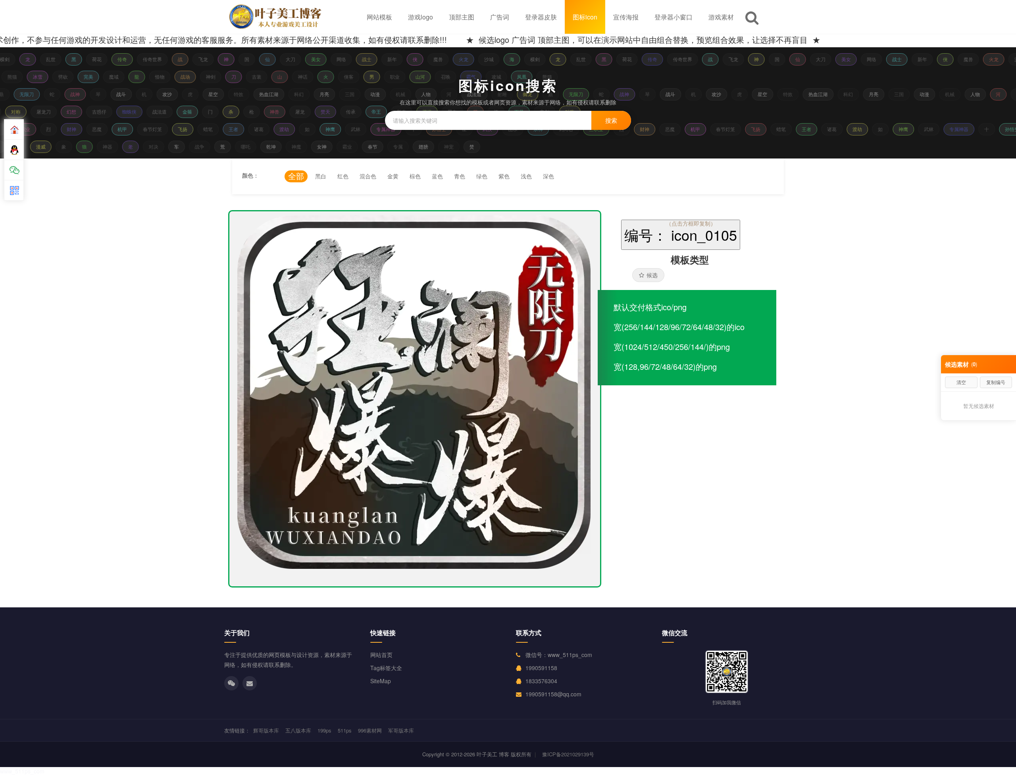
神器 (111, 146)
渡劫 (280, 129)
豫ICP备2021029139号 (568, 754)
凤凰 (525, 76)
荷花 (92, 59)
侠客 (352, 76)
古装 (260, 76)
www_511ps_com (22, 771)
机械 (395, 94)
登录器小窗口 (673, 16)
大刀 (286, 59)
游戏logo (420, 16)
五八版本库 (298, 730)
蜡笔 (204, 129)
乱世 (46, 59)
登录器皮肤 (541, 16)
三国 (344, 94)
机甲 (118, 129)
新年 (387, 59)
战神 (70, 94)
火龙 (459, 59)
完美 (92, 76)
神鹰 (326, 129)
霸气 (474, 76)
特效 (233, 94)
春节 (376, 146)
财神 (68, 129)
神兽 (279, 111)
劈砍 (66, 76)
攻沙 (162, 94)
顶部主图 (461, 16)
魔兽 (433, 59)
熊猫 (16, 76)
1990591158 (541, 668)
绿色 (481, 176)
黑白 (320, 176)
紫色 (504, 176)
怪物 (163, 76)
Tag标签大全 (386, 668)
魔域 (117, 76)
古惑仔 (103, 111)
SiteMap (380, 681)
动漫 (370, 94)
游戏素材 (721, 16)
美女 (311, 59)
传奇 (117, 59)
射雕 (497, 94)
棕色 (415, 176)
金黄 (392, 176)
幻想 (76, 111)
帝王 (380, 111)
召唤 (449, 76)
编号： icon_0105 (680, 234)
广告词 (499, 16)
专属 (402, 146)
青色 (459, 176)
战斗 (116, 94)
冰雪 (41, 76)
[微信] (231, 683)
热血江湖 (263, 94)
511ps (345, 730)
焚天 (330, 111)
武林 (352, 129)
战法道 (469, 94)
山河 (424, 76)
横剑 (530, 59)
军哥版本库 (401, 730)
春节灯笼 (148, 129)
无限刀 (21, 94)
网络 (336, 59)
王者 (230, 129)
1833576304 (541, 681)
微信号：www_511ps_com (558, 655)
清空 (961, 382)
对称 (20, 111)
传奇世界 (147, 59)
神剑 (214, 76)
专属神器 (382, 129)
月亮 (319, 94)
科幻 (293, 94)
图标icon (585, 16)
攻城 (500, 76)
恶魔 (93, 129)
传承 (355, 111)
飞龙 (198, 59)
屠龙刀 (48, 111)
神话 (306, 76)
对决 (157, 146)
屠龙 (304, 111)
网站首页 (381, 655)
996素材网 (370, 730)
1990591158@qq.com (553, 694)
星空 (208, 94)
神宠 (453, 146)
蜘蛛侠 (134, 111)
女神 (326, 146)
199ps (324, 730)
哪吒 (249, 146)
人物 (420, 94)
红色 (342, 176)
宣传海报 (626, 16)
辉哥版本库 (266, 730)
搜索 (611, 120)
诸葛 (255, 129)
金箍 (191, 111)
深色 (548, 176)
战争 (203, 146)
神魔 (300, 146)
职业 (398, 76)
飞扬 (179, 129)
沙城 (484, 59)
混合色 (368, 176)
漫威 (45, 146)
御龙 (522, 94)
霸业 (351, 146)
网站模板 (379, 16)
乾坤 (275, 146)
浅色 (526, 176)
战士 (362, 59)
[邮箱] (249, 683)
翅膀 (427, 146)
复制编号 (995, 382)
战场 (189, 76)
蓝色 (437, 176)
